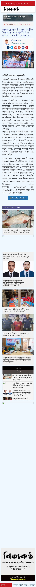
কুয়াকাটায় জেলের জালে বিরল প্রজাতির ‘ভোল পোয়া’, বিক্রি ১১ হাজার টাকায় (16, 231)
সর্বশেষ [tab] (18, 368)
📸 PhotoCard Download (18, 198)
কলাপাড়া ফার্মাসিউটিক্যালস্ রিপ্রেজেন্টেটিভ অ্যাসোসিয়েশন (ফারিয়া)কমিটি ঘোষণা (13, 283)
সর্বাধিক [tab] (18, 372)
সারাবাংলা (26, 24)
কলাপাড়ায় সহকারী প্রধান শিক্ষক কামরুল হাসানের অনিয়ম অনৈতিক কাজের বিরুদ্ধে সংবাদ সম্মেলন (17, 360)
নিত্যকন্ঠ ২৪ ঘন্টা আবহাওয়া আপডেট (14, 17)
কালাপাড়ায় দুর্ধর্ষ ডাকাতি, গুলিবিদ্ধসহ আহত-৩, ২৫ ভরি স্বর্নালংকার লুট (16, 310)
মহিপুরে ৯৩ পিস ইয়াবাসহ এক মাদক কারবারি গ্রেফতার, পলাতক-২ (16, 334)
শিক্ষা (20, 24)
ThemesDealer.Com (18, 579)
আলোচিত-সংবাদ (12, 24)
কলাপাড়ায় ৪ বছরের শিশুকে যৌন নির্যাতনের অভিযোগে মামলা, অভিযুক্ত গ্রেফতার (16, 256)
